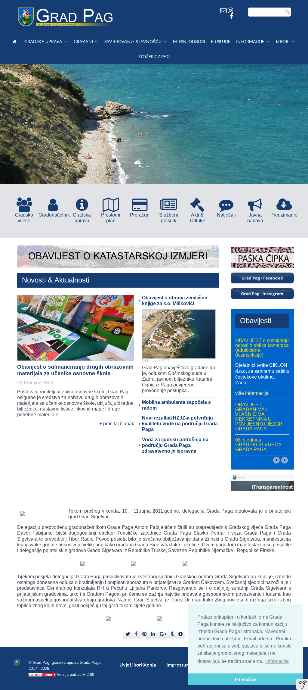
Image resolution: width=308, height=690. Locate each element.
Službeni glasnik (168, 217)
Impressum (178, 664)
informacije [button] (277, 661)
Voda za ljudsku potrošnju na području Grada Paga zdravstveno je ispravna (175, 445)
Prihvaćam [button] (245, 679)
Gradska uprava (82, 217)
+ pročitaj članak (116, 423)
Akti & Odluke (197, 217)
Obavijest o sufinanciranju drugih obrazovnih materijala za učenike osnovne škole (75, 370)
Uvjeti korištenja (137, 664)
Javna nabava (255, 217)
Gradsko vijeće (24, 217)
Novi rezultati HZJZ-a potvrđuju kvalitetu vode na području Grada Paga (180, 423)
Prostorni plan (110, 217)
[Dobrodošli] (15, 41)
